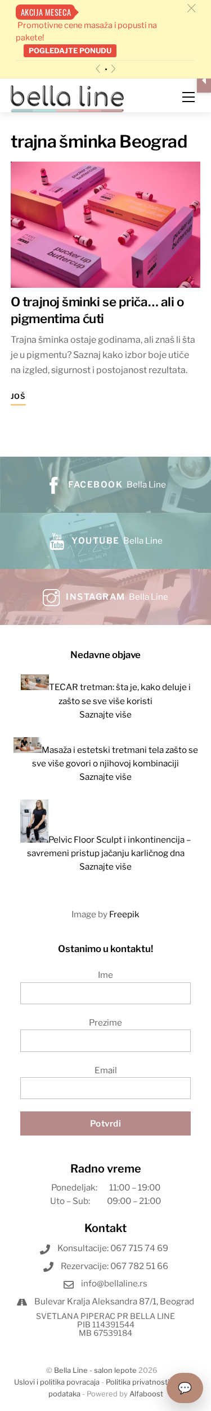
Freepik (124, 914)
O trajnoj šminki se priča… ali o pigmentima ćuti (97, 310)
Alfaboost (146, 1394)
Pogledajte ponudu (70, 50)
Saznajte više (105, 714)
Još (18, 396)
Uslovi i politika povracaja (57, 1382)
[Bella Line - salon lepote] (67, 97)
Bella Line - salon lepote (95, 1370)
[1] (106, 69)
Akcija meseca (46, 12)
